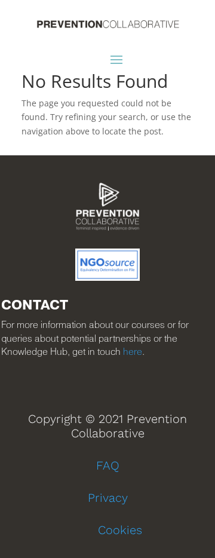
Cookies (120, 530)
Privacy (108, 497)
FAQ (107, 465)
